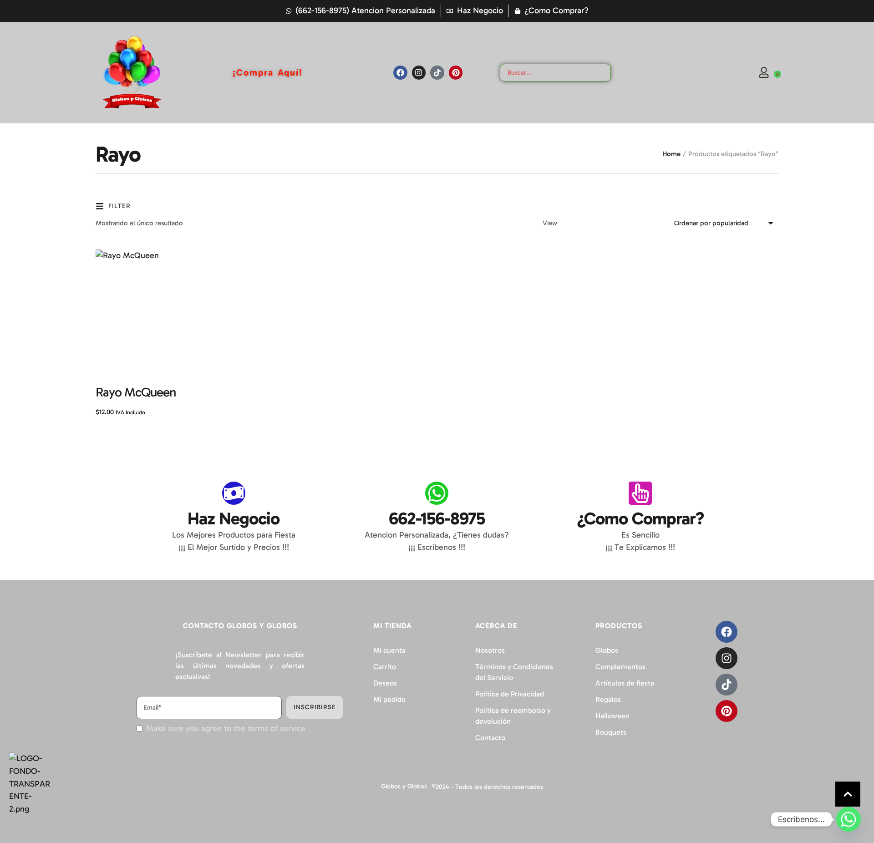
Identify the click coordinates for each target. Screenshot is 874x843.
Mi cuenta (389, 650)
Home (671, 154)
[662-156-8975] (436, 493)
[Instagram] (419, 73)
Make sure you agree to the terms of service (225, 728)
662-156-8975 (437, 518)
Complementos (620, 666)
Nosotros (490, 650)
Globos (606, 650)
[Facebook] (400, 73)
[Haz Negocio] (233, 493)
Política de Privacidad (509, 694)
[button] (847, 794)
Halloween (612, 715)
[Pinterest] (456, 73)
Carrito (384, 666)
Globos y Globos (404, 786)
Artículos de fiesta (624, 683)
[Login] (763, 72)
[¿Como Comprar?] (640, 493)
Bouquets (610, 732)
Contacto (490, 737)
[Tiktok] (437, 73)
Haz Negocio (233, 518)
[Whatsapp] (848, 819)
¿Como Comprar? (640, 518)
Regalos (608, 699)
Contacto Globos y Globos (240, 625)
